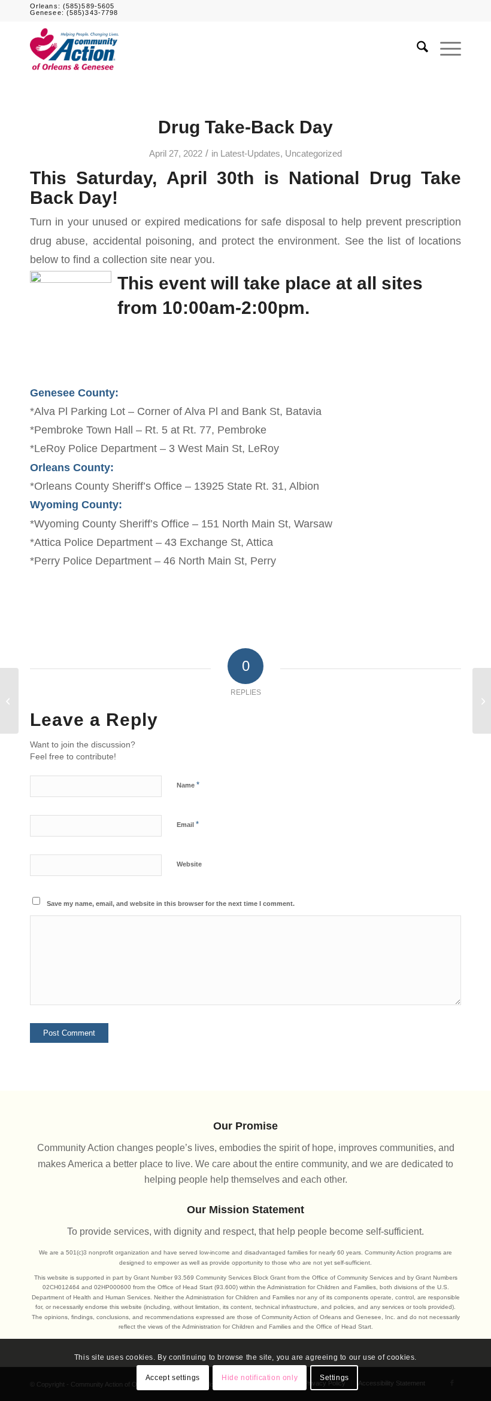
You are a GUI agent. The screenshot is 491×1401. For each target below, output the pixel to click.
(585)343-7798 (92, 12)
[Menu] (444, 49)
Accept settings (173, 1377)
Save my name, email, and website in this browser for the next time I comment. (171, 903)
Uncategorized (313, 153)
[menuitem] (416, 49)
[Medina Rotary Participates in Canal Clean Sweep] (9, 701)
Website (189, 864)
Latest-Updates (250, 153)
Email (188, 824)
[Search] (416, 49)
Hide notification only (260, 1377)
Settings (334, 1377)
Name (188, 784)
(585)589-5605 (88, 6)
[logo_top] (74, 49)
